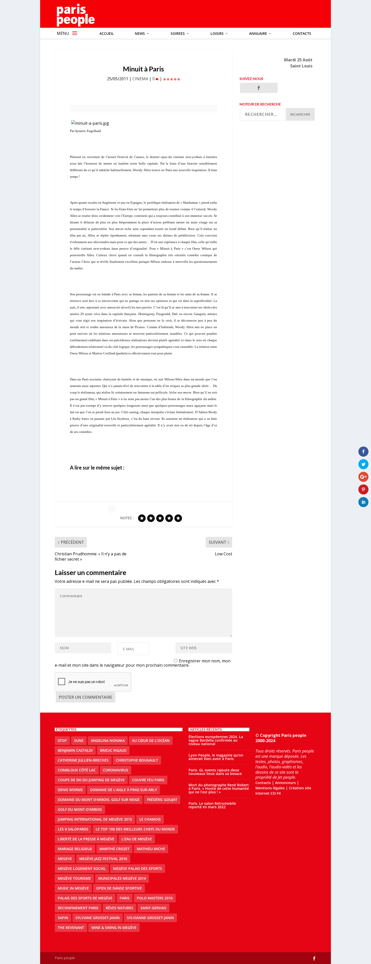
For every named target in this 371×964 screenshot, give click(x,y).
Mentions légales (270, 788)
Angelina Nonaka (108, 740)
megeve (65, 858)
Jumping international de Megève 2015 (95, 819)
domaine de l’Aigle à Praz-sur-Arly (123, 789)
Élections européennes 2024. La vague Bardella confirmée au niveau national (216, 740)
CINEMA (140, 79)
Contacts (302, 33)
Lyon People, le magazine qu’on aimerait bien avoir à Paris (216, 757)
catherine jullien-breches (83, 760)
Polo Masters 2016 (155, 898)
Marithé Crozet (114, 848)
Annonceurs (285, 782)
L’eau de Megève (137, 839)
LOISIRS (217, 33)
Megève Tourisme (74, 878)
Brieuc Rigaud (113, 750)
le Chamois (150, 819)
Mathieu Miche (151, 848)
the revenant (71, 927)
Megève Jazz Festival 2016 (103, 858)
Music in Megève (73, 888)
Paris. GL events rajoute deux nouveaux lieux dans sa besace (215, 772)
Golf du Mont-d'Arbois (80, 809)
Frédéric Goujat (162, 799)
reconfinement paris (78, 907)
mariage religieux (75, 848)
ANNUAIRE (258, 33)
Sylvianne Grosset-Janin (150, 917)
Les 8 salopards (73, 829)
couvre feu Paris (148, 779)
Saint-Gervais (153, 907)
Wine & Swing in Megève (114, 927)
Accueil (106, 33)
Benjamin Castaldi (75, 750)
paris (124, 898)
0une (79, 740)
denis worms (70, 789)
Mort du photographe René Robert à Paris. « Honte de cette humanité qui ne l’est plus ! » (219, 788)
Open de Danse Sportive (119, 888)
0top (62, 740)
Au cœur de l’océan (151, 740)
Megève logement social (82, 868)
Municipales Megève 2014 (122, 878)
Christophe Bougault (137, 760)
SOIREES (178, 33)
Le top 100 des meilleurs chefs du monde (135, 829)
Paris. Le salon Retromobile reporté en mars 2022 (212, 805)
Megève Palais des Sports (137, 868)
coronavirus (115, 770)
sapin (63, 917)
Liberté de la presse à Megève (86, 839)
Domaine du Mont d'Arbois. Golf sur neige (99, 799)
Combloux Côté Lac (77, 770)
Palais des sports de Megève (85, 898)
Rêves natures (119, 907)
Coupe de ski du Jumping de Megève (91, 779)
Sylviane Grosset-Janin (97, 917)
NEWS (140, 33)
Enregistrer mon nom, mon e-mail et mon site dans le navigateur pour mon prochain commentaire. (143, 663)
